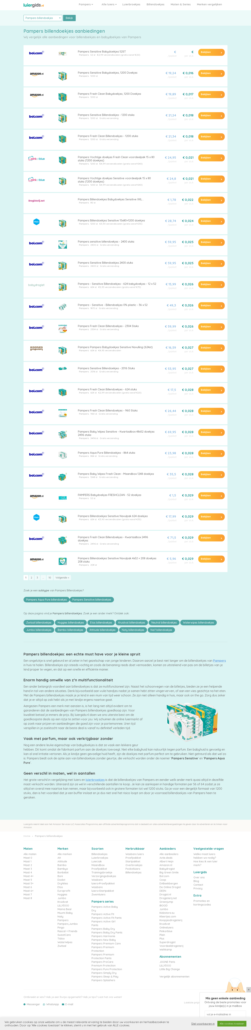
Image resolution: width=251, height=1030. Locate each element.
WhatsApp (52, 1004)
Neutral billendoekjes (164, 622)
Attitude (62, 861)
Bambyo (63, 868)
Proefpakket (99, 868)
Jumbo (62, 898)
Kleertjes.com (167, 916)
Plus (161, 938)
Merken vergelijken (209, 4)
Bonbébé (63, 872)
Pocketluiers (133, 868)
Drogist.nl (165, 894)
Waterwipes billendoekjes (198, 622)
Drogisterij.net (168, 898)
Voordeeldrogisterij (171, 946)
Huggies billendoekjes (71, 622)
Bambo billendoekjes (70, 630)
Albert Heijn (166, 861)
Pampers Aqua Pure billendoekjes (46, 599)
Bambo (62, 865)
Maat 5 (28, 879)
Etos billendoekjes (101, 622)
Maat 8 (28, 898)
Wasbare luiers (135, 854)
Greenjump (166, 901)
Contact (198, 884)
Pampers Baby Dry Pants (107, 932)
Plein (162, 935)
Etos (60, 887)
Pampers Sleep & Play (105, 976)
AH (59, 857)
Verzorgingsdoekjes (104, 876)
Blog (196, 881)
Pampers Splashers (103, 980)
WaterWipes (65, 942)
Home (27, 835)
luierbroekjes (95, 780)
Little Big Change (169, 969)
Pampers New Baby (104, 940)
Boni (60, 876)
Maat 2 (28, 865)
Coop (162, 879)
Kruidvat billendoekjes (131, 622)
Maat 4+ (28, 876)
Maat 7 (28, 894)
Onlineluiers (166, 927)
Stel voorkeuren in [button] (203, 1023)
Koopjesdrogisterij (170, 920)
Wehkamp (165, 949)
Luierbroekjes (131, 4)
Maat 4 (28, 872)
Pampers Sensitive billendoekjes (91, 599)
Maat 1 (27, 861)
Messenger (33, 1004)
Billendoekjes (155, 4)
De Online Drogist (170, 887)
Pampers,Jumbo (68, 924)
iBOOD (163, 905)
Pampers (85, 4)
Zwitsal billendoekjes (38, 622)
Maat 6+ (28, 890)
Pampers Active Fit (103, 914)
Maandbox (98, 865)
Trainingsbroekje (102, 872)
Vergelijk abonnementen (174, 976)
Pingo (61, 927)
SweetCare (64, 935)
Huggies (62, 894)
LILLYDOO (63, 905)
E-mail (69, 1004)
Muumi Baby (65, 913)
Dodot (61, 879)
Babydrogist (167, 868)
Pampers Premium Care (106, 943)
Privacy (197, 888)
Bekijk (69, 18)
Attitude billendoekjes (102, 630)
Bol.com (164, 876)
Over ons (199, 877)
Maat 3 (28, 868)
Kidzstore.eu (167, 913)
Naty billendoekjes (133, 630)
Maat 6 (28, 887)
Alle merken (65, 854)
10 (50, 577)
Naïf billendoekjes (161, 630)
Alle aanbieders (168, 854)
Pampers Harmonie (103, 936)
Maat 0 (28, 857)
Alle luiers (108, 4)
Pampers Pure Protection (107, 969)
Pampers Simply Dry (104, 973)
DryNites (63, 883)
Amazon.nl (165, 865)
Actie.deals (166, 857)
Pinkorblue (165, 931)
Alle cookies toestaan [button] (232, 1023)
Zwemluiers (98, 894)
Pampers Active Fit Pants (107, 917)
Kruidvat (63, 901)
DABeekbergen (168, 883)
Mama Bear (65, 909)
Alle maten (30, 854)
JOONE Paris (167, 962)
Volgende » (62, 577)
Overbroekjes (134, 865)
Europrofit (64, 890)
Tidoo (61, 938)
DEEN (162, 890)
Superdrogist (167, 942)
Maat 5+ (28, 883)
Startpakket (133, 861)
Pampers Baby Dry (103, 928)
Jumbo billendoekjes (38, 630)
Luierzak (97, 861)
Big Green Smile (169, 872)
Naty (60, 916)
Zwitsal (62, 946)
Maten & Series (181, 4)
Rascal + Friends (67, 931)
